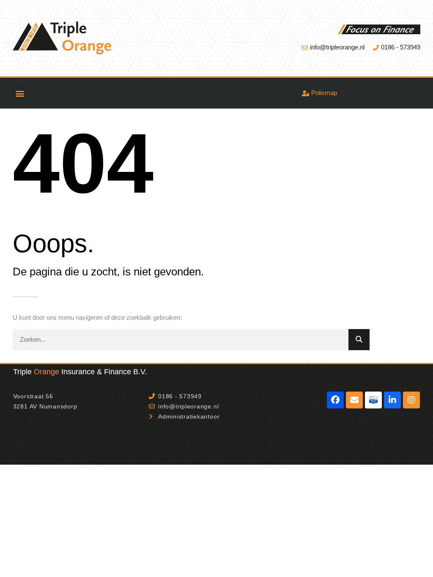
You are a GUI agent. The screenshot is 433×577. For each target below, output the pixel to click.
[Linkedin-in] (392, 400)
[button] (20, 93)
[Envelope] (354, 400)
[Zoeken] (359, 339)
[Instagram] (411, 400)
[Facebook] (335, 400)
